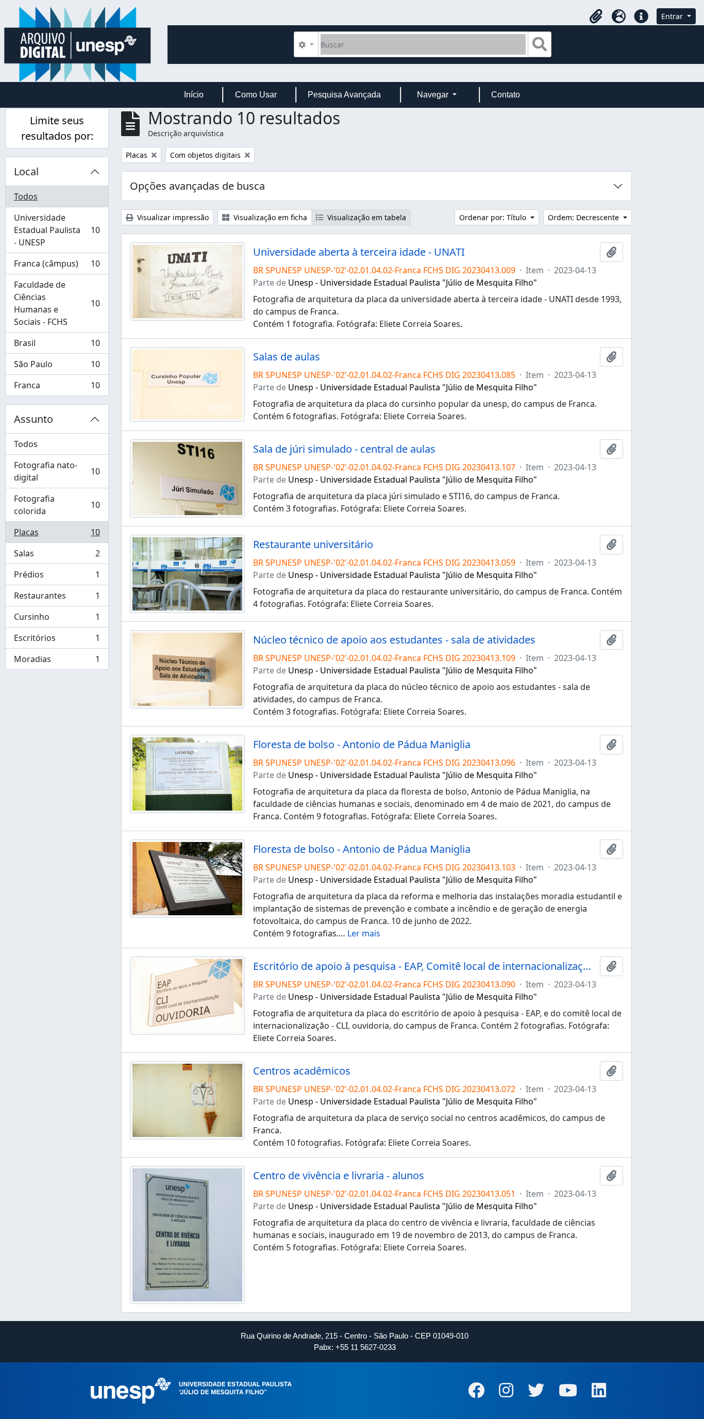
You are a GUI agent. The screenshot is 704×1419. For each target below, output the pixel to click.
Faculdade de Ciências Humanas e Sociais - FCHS (56, 303)
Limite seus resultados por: (57, 128)
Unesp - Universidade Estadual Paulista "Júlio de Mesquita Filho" (412, 282)
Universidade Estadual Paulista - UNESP (56, 230)
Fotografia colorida (56, 505)
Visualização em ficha (269, 217)
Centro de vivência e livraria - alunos (338, 1175)
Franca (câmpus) (56, 266)
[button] (595, 16)
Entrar (673, 16)
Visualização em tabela (365, 217)
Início (194, 94)
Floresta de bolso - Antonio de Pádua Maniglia (362, 744)
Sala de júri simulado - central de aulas (344, 449)
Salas (56, 556)
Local (26, 171)
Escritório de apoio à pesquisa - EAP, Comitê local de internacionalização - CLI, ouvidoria (424, 966)
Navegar (433, 94)
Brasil (56, 345)
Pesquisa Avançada (344, 94)
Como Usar (256, 94)
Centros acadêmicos (301, 1071)
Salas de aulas (286, 357)
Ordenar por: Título (493, 217)
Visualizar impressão (172, 217)
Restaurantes (56, 598)
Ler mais (363, 933)
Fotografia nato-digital (56, 471)
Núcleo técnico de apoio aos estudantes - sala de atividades (394, 640)
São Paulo (56, 366)
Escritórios (56, 640)
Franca (56, 387)
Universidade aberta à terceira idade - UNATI (359, 252)
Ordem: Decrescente (584, 217)
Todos (26, 196)
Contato (505, 94)
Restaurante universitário (313, 544)
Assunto (33, 419)
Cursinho (56, 619)
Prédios (56, 577)
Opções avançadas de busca (197, 186)
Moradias (56, 661)
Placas (56, 534)
